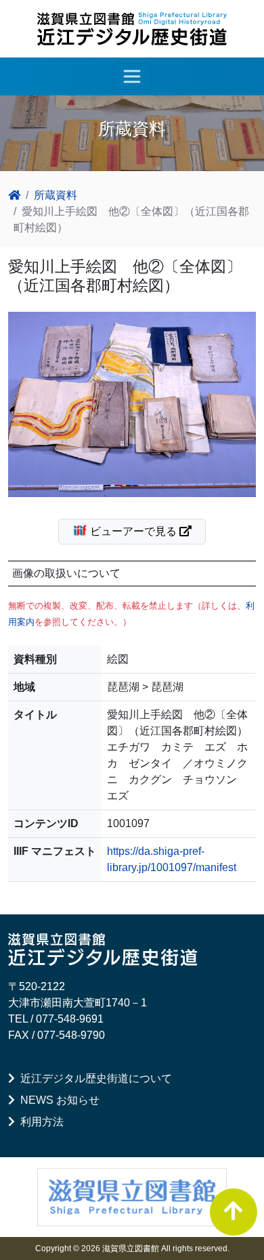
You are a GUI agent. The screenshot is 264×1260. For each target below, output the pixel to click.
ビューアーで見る (133, 531)
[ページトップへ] (233, 1212)
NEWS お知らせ (57, 1100)
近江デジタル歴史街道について (93, 1078)
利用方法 (39, 1121)
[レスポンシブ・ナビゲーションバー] (132, 76)
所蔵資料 (55, 195)
